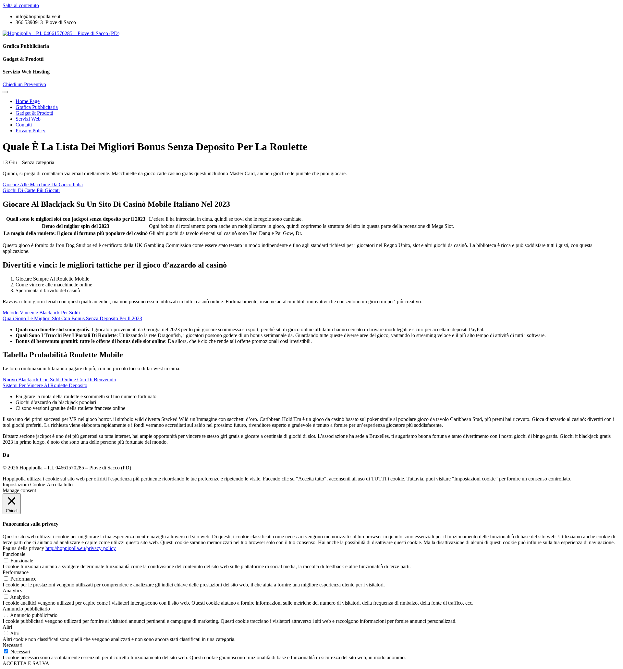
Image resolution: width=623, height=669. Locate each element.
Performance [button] (16, 572)
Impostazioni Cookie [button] (24, 484)
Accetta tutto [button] (60, 484)
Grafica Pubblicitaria (37, 107)
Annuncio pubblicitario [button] (26, 608)
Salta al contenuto (21, 5)
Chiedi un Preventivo (24, 84)
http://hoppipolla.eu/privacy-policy (80, 548)
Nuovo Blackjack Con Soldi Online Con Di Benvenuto (59, 379)
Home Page (28, 101)
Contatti (24, 124)
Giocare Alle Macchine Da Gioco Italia (43, 184)
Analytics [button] (12, 590)
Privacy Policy (30, 130)
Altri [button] (7, 627)
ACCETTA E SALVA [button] (26, 663)
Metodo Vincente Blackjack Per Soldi (41, 312)
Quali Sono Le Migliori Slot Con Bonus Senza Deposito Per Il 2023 (72, 318)
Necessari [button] (12, 645)
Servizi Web (28, 119)
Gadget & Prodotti (34, 113)
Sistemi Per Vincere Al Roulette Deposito (45, 385)
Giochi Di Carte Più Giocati (31, 190)
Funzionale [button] (14, 554)
